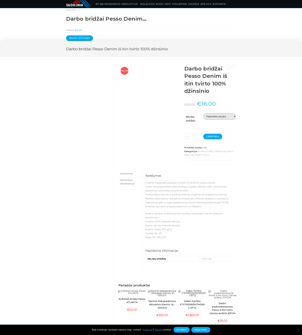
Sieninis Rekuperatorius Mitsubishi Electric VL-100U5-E (162, 304)
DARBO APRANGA (216, 151)
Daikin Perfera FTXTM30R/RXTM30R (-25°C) (192, 304)
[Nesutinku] (298, 329)
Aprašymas (126, 174)
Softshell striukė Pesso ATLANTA (132, 301)
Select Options (79, 38)
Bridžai (201, 151)
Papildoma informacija (127, 182)
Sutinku (181, 330)
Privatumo (147, 329)
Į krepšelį (212, 136)
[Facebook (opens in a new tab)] (233, 4)
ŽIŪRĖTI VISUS (202, 155)
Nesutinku (200, 330)
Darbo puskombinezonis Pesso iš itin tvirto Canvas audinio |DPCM (222, 308)
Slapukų (158, 329)
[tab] (130, 173)
